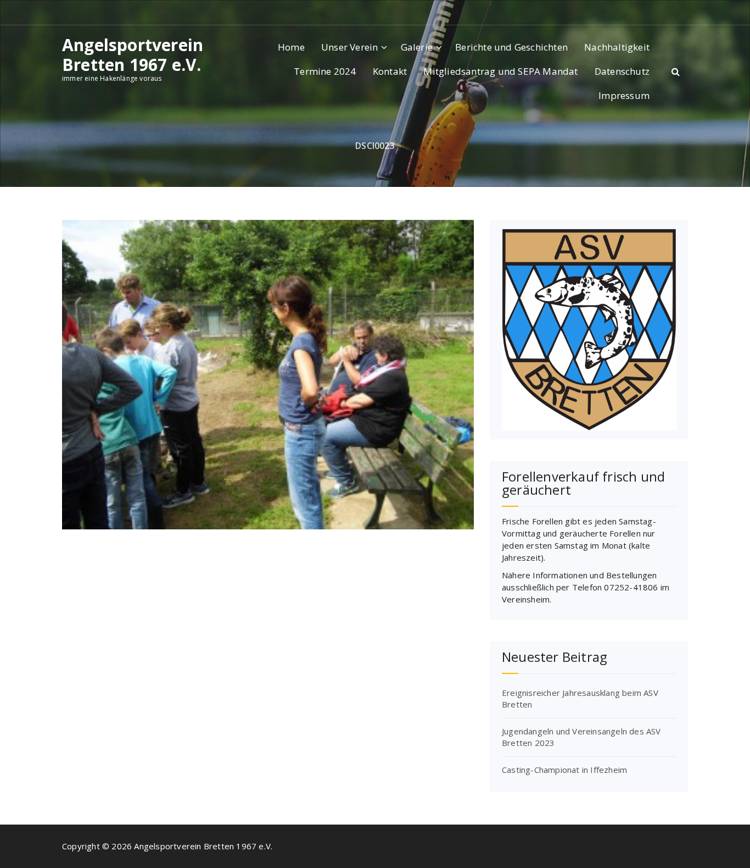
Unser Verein (349, 47)
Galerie (417, 47)
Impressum (624, 95)
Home (291, 47)
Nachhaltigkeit (617, 47)
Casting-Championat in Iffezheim (564, 769)
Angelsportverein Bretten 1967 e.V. (132, 55)
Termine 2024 (325, 71)
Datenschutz (622, 71)
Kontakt (390, 71)
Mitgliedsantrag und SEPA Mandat (500, 71)
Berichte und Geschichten (511, 47)
